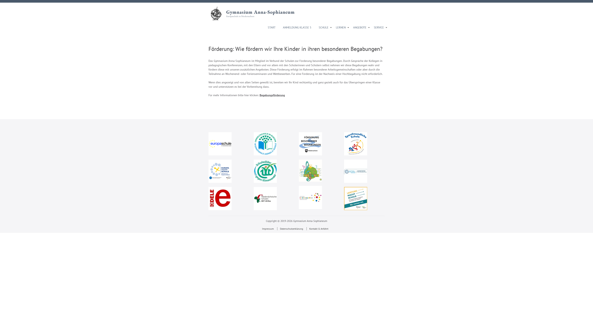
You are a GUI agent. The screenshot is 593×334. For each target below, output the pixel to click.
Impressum (268, 228)
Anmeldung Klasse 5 (297, 27)
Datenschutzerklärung (291, 228)
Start (271, 27)
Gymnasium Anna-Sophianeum (260, 12)
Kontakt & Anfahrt (318, 228)
